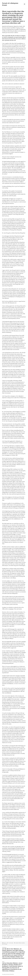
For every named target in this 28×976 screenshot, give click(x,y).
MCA (3, 944)
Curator (11, 942)
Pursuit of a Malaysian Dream (10, 4)
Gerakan (23, 942)
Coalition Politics (18, 942)
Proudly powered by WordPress (8, 974)
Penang (5, 944)
